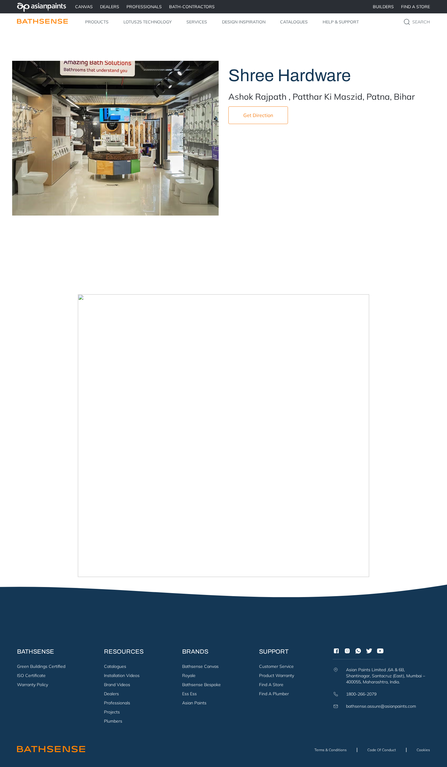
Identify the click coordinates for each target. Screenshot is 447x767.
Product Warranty (276, 675)
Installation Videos (122, 675)
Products (97, 22)
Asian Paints (194, 703)
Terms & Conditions (330, 750)
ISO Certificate (31, 675)
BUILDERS (383, 6)
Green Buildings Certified (41, 666)
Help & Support (341, 22)
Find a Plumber (274, 693)
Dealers (111, 693)
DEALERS (109, 6)
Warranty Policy (32, 684)
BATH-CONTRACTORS (192, 6)
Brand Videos (117, 684)
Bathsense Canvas (200, 666)
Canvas (84, 6)
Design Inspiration (243, 22)
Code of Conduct (381, 750)
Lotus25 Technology (147, 22)
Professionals (117, 703)
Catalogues (294, 22)
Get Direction (258, 115)
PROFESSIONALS (144, 6)
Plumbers (113, 721)
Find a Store (415, 6)
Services (196, 22)
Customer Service (276, 666)
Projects (112, 712)
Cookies (423, 750)
